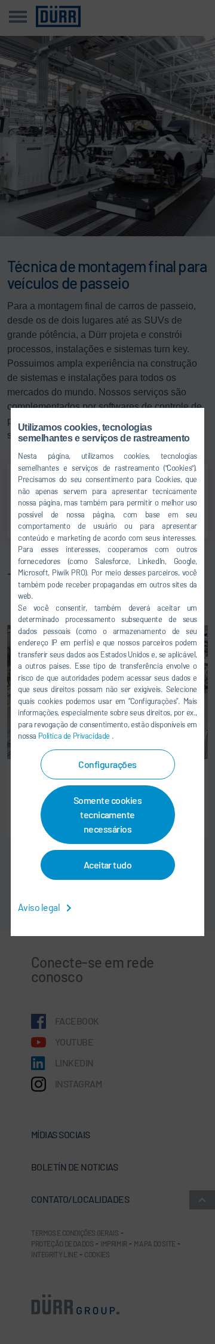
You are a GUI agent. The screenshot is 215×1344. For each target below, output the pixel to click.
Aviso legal (40, 907)
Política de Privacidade (75, 735)
